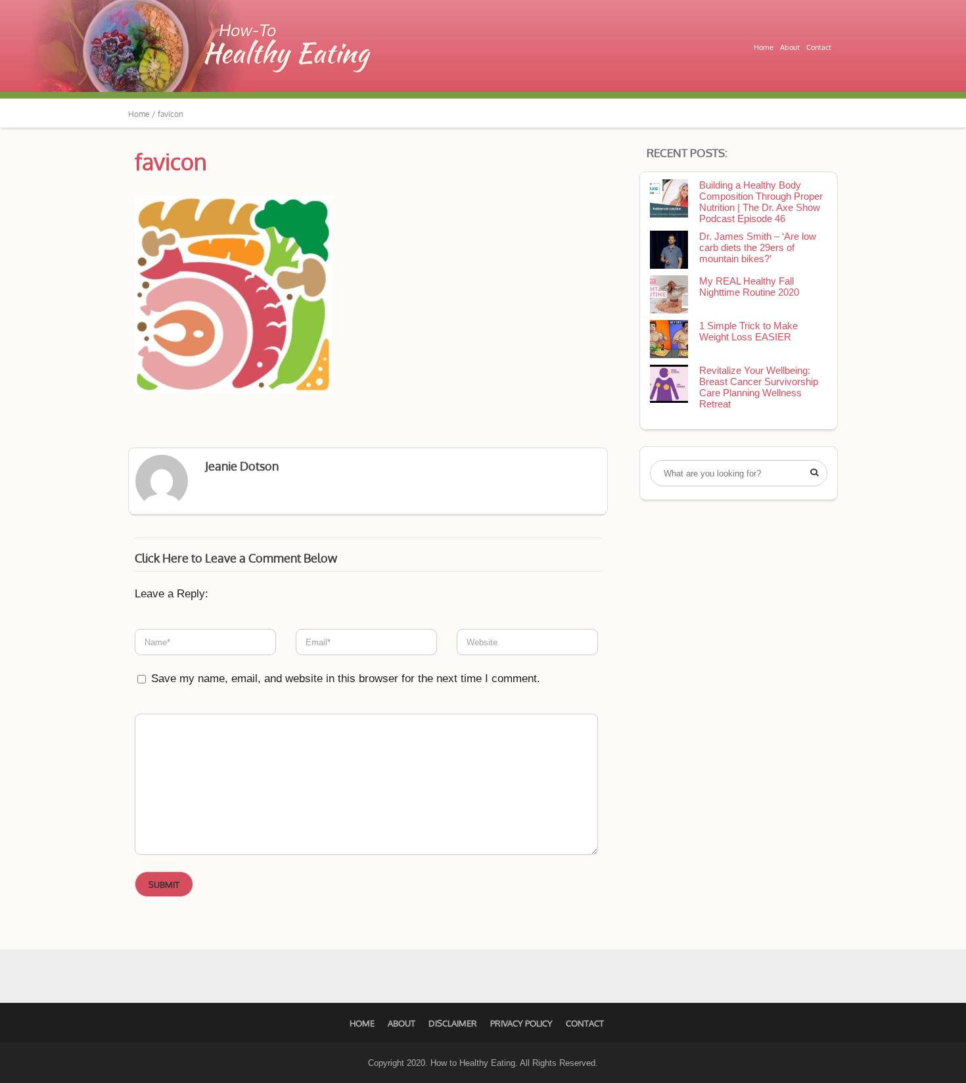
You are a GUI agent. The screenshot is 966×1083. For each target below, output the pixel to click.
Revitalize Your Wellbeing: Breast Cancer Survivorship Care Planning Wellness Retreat (758, 387)
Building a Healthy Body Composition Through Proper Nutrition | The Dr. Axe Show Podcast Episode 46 (761, 201)
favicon (171, 161)
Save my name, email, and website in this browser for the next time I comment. (345, 678)
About (790, 47)
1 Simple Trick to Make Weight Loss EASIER (748, 331)
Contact (818, 47)
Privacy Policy (521, 1023)
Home (763, 47)
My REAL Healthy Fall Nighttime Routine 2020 (749, 286)
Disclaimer (452, 1023)
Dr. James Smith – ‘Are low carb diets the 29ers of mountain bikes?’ (757, 247)
